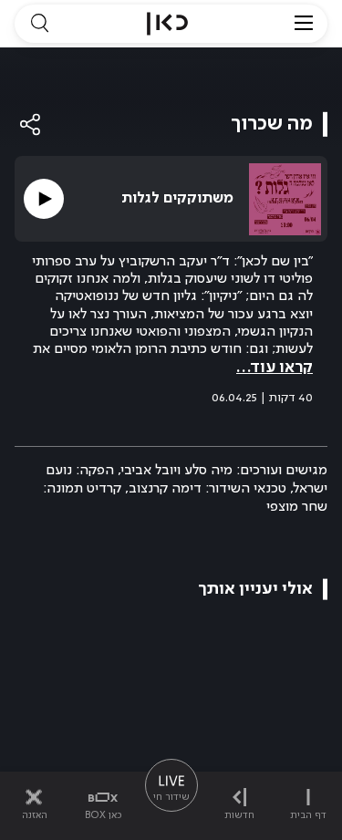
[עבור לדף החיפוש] (39, 24)
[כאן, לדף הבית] (167, 23)
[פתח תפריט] (303, 24)
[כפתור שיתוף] (31, 124)
